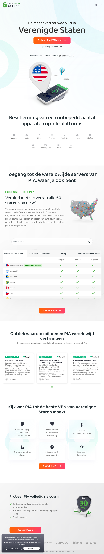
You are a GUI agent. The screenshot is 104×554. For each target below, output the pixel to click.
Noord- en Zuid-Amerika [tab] (14, 254)
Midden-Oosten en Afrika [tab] (89, 254)
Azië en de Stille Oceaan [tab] (39, 254)
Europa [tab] (64, 254)
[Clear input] (89, 241)
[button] (52, 387)
